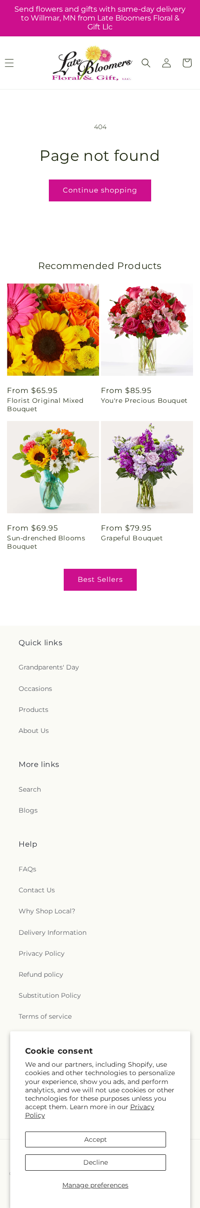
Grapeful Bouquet (132, 538)
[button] (146, 63)
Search (30, 789)
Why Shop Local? (47, 911)
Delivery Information (53, 932)
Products (33, 709)
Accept (95, 1139)
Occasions (35, 688)
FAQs (27, 869)
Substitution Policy (50, 995)
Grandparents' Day (49, 667)
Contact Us (37, 890)
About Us (34, 730)
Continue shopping (100, 190)
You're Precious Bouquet (144, 400)
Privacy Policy (42, 953)
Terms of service (45, 1016)
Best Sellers (100, 579)
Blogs (28, 810)
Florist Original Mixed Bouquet (45, 404)
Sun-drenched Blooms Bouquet (46, 542)
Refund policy (41, 974)
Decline (95, 1162)
